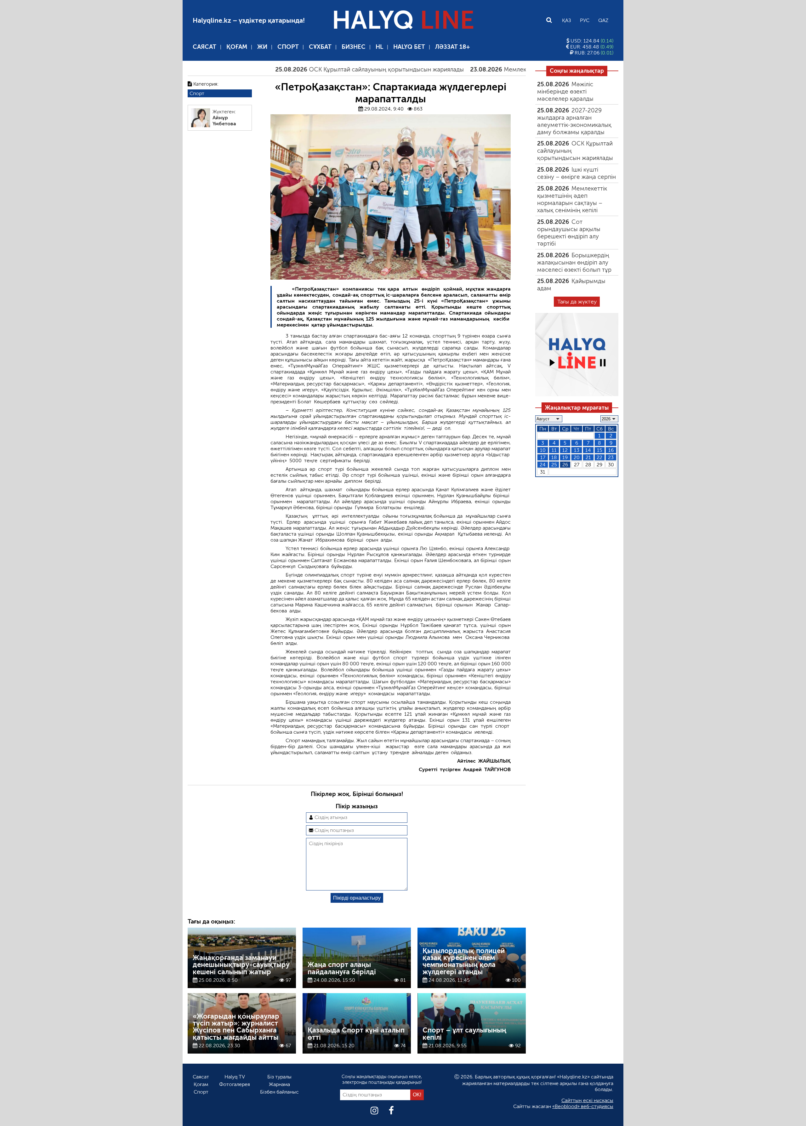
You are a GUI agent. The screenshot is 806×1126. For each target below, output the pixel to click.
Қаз (566, 20)
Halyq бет (409, 46)
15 (599, 450)
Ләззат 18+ (452, 46)
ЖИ (262, 46)
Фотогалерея (234, 1084)
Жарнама (279, 1084)
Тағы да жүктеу (577, 301)
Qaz (603, 20)
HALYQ (403, 20)
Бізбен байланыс (279, 1092)
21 (588, 457)
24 (543, 465)
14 (588, 450)
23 (611, 457)
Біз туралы (279, 1077)
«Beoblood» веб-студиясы (582, 1106)
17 (542, 457)
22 (599, 457)
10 (543, 450)
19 (565, 457)
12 (565, 450)
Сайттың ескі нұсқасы (587, 1100)
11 (554, 450)
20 (577, 457)
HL (379, 46)
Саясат (204, 46)
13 (576, 450)
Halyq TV (234, 1077)
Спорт (288, 46)
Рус (584, 20)
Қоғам (236, 46)
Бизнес (354, 46)
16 (611, 450)
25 (554, 465)
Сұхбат (320, 46)
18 (554, 457)
